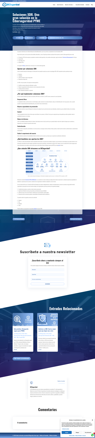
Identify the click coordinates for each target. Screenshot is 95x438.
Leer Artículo (15, 32)
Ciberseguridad (17, 335)
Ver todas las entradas (21, 359)
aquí (59, 145)
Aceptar (66, 432)
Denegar (77, 432)
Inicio (54, 4)
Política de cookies (72, 435)
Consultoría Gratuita (80, 4)
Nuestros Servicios (69, 4)
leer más (15, 349)
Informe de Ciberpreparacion (68, 57)
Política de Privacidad (78, 435)
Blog (92, 4)
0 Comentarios (41, 37)
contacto (35, 208)
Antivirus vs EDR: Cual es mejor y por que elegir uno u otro (47, 330)
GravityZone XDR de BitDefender (30, 179)
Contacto (87, 4)
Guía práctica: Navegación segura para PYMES (21, 330)
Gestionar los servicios (65, 428)
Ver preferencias (88, 432)
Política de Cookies (53, 435)
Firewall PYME (22, 337)
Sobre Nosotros (60, 4)
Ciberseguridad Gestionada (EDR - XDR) (57, 37)
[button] (92, 420)
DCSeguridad (30, 37)
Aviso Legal (84, 435)
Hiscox (24, 65)
